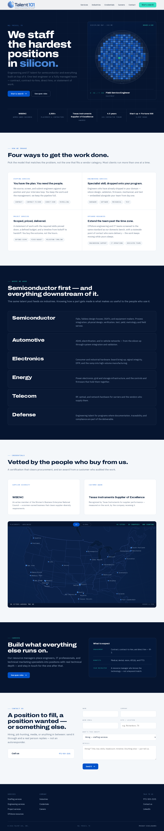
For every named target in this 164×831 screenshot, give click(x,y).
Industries (96, 5)
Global (86, 524)
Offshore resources (16, 814)
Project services (14, 809)
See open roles (41, 94)
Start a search (148, 5)
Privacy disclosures (147, 826)
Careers (121, 5)
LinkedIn (146, 809)
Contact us (147, 804)
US (76, 524)
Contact (132, 5)
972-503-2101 (64, 754)
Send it (89, 766)
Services (84, 5)
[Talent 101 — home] (21, 4)
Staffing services (15, 799)
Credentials (109, 5)
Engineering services (16, 804)
